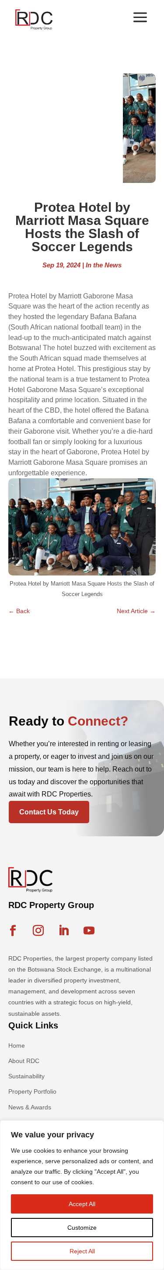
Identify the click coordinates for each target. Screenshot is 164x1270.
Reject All (82, 1251)
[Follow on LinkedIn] (64, 931)
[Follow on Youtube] (89, 931)
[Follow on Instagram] (38, 931)
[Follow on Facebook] (13, 931)
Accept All (82, 1203)
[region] (82, 1195)
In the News (104, 265)
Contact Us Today (49, 812)
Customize (82, 1227)
